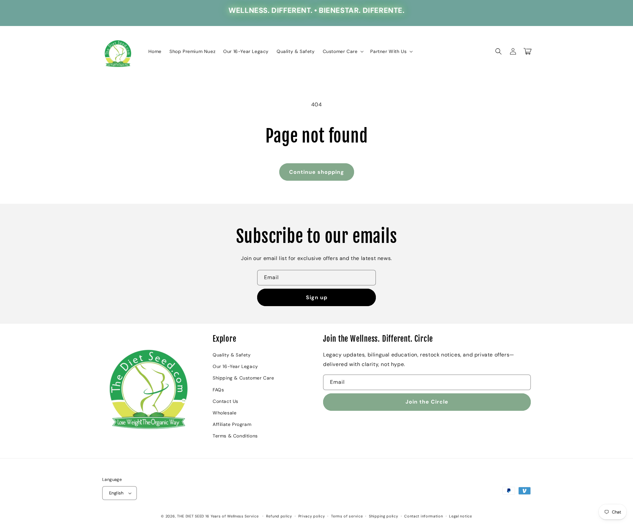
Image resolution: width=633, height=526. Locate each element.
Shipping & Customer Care (243, 378)
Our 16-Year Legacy (235, 366)
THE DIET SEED (190, 516)
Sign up (316, 297)
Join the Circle (427, 401)
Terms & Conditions (235, 436)
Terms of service (347, 516)
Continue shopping (316, 172)
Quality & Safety (232, 355)
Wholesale (224, 413)
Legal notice (460, 516)
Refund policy (279, 516)
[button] (343, 51)
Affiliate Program (232, 424)
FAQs (218, 390)
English (116, 493)
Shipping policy (383, 516)
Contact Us (225, 401)
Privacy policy (311, 516)
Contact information (423, 516)
